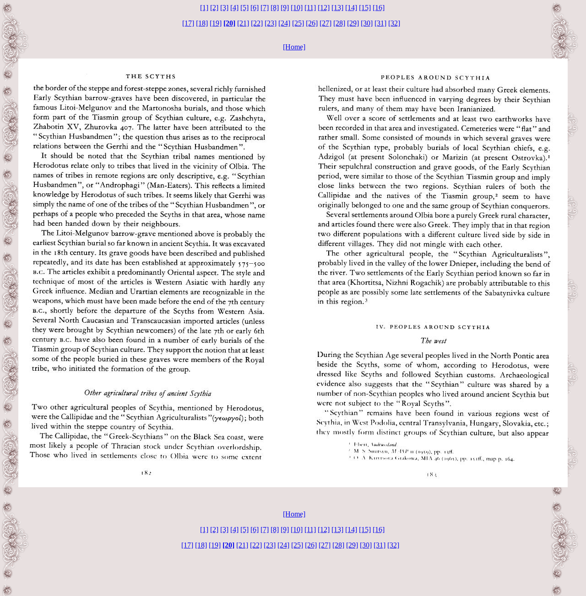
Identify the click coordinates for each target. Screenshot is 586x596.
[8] (275, 7)
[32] (394, 23)
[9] (285, 7)
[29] (353, 23)
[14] (351, 7)
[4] (234, 7)
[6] (254, 7)
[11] (310, 7)
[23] (271, 23)
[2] (214, 7)
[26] (312, 23)
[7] (264, 7)
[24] (284, 23)
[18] (202, 23)
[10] (297, 7)
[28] (339, 23)
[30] (367, 23)
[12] (324, 7)
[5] (244, 7)
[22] (257, 23)
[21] (243, 23)
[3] (224, 7)
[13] (337, 7)
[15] (365, 7)
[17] (188, 23)
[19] (216, 23)
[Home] (294, 47)
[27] (325, 23)
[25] (298, 23)
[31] (380, 23)
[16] (379, 7)
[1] (204, 7)
